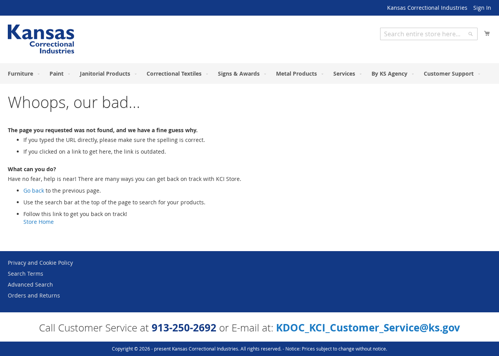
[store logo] (41, 39)
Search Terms (25, 273)
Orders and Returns (34, 295)
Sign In (482, 7)
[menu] (249, 73)
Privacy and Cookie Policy (40, 262)
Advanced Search (30, 284)
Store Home (38, 221)
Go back (33, 190)
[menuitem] (22, 73)
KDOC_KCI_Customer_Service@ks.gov (368, 328)
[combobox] (429, 34)
